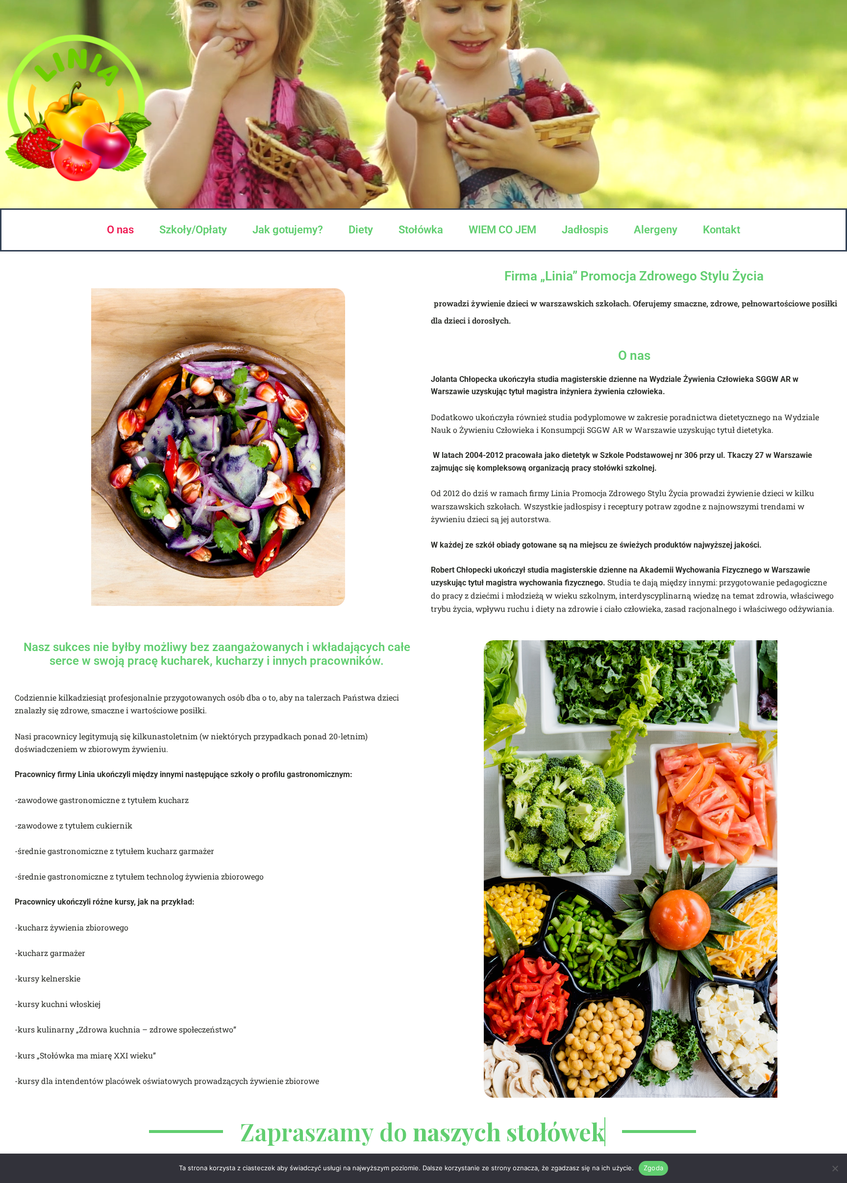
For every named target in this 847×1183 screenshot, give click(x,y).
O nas (120, 230)
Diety (361, 230)
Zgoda (653, 1168)
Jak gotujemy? (287, 230)
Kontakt (721, 230)
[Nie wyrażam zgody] (835, 1168)
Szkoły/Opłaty (193, 230)
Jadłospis (585, 230)
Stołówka (421, 230)
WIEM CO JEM (502, 230)
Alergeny (655, 230)
